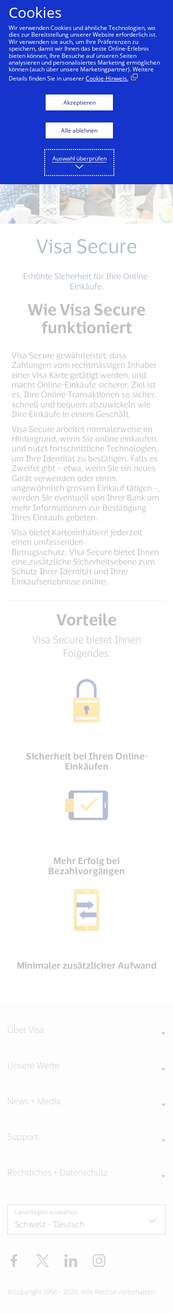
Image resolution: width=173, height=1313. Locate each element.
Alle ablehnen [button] (79, 130)
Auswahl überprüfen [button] (79, 158)
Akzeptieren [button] (79, 102)
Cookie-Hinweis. (107, 78)
